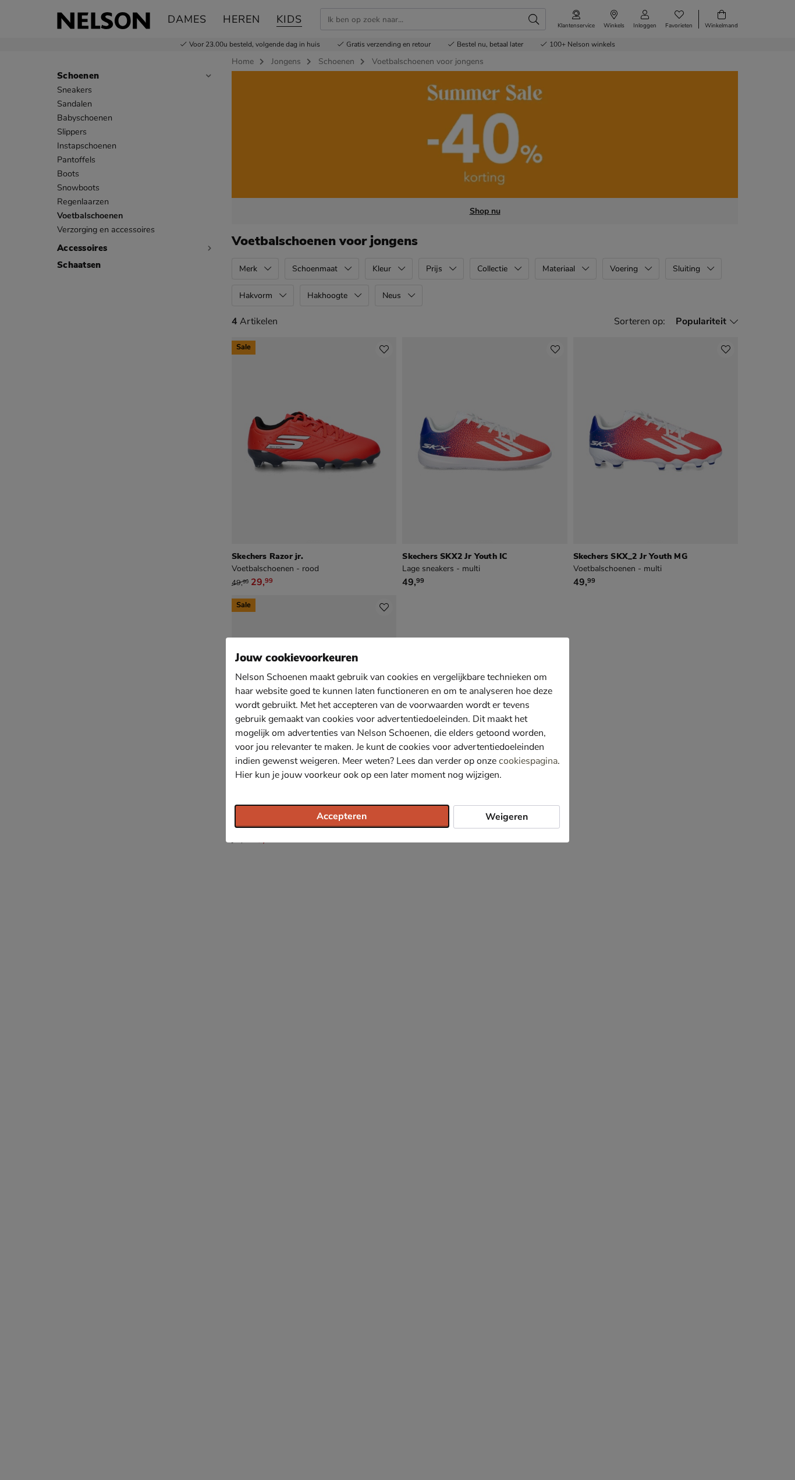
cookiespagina (528, 761)
